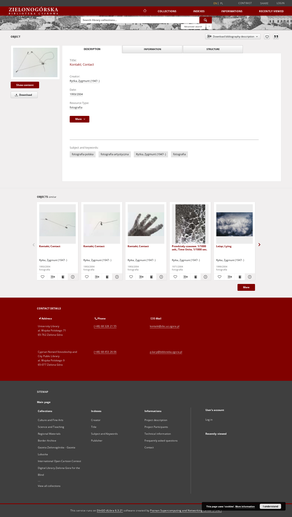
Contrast (245, 3)
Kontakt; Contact (49, 246)
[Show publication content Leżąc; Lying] (240, 277)
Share (264, 3)
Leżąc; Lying (224, 246)
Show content (25, 85)
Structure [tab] (213, 49)
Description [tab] (92, 49)
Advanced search (193, 26)
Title (93, 427)
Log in (209, 419)
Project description (156, 420)
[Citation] (276, 36)
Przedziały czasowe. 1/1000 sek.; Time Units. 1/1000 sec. (189, 247)
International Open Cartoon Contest (59, 461)
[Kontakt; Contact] (35, 62)
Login (281, 3)
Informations (231, 11)
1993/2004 (76, 94)
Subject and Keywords (104, 434)
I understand (270, 506)
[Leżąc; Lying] (234, 224)
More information (245, 506)
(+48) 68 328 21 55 (105, 326)
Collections (167, 11)
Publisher (96, 440)
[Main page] (144, 11)
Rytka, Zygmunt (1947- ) (85, 81)
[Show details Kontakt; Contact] (72, 277)
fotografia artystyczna (115, 154)
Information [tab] (152, 49)
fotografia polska (82, 154)
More (246, 287)
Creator (95, 420)
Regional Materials (49, 434)
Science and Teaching (51, 427)
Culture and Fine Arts (50, 420)
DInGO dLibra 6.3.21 (110, 510)
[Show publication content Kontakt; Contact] (63, 277)
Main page (43, 402)
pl (221, 3)
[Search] (205, 19)
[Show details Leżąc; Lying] (249, 277)
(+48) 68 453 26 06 (105, 352)
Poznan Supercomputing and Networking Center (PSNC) (186, 510)
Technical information (158, 434)
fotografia (76, 107)
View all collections (49, 486)
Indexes (199, 11)
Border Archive (47, 440)
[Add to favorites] (267, 36)
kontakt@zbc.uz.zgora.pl (164, 326)
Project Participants (156, 427)
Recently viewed (271, 11)
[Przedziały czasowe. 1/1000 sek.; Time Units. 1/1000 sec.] (190, 224)
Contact (149, 447)
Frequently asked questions (161, 440)
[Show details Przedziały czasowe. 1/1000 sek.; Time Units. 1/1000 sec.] (205, 277)
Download (25, 95)
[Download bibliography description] (52, 277)
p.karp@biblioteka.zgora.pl (166, 352)
